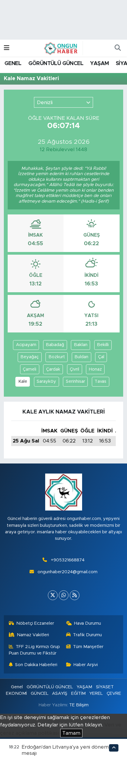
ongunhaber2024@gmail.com (67, 572)
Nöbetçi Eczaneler (35, 623)
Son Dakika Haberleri (36, 665)
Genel (17, 687)
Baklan (80, 345)
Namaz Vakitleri (33, 635)
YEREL (96, 693)
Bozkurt (56, 357)
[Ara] (117, 48)
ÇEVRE (114, 693)
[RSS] (74, 595)
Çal (101, 357)
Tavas (100, 381)
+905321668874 (67, 560)
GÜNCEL (39, 693)
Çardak (53, 369)
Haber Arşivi (86, 665)
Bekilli (103, 345)
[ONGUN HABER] (61, 48)
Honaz (95, 369)
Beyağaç (29, 357)
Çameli (29, 369)
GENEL (12, 63)
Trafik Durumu (87, 635)
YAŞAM (99, 63)
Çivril (74, 369)
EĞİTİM (78, 693)
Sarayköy (46, 381)
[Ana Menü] (6, 48)
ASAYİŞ (59, 693)
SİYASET (105, 687)
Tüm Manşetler (88, 647)
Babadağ (55, 345)
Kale (22, 381)
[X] (53, 595)
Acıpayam (26, 345)
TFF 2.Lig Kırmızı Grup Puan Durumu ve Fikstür (34, 650)
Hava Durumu (87, 623)
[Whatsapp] (64, 595)
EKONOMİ (16, 693)
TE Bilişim (79, 705)
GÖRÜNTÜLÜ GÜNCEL (55, 63)
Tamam (71, 733)
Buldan (81, 357)
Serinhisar (75, 381)
